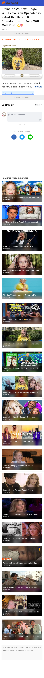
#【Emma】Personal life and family (18, 93)
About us (6, 650)
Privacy (23, 650)
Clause (17, 650)
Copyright (29, 650)
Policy (12, 650)
